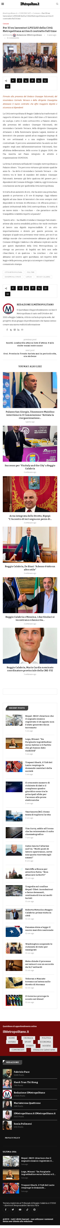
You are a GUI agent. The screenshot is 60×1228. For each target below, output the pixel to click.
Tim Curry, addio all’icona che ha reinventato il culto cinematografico (39, 831)
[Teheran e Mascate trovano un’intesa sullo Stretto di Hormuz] (14, 982)
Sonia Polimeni (23, 1124)
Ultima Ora (9, 1151)
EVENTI (30, 1046)
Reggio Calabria (43, 277)
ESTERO (12, 1042)
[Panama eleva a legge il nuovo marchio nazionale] (14, 931)
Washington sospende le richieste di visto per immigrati (38, 947)
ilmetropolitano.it (10, 13)
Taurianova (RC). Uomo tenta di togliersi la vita (38, 813)
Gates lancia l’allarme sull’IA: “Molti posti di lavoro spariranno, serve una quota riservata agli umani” (38, 852)
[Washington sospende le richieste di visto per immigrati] (14, 948)
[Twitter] (13, 1209)
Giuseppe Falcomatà (13, 277)
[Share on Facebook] (19, 80)
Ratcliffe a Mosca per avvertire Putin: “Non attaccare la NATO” (36, 872)
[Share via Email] (7, 86)
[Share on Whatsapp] (45, 80)
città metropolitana (13, 272)
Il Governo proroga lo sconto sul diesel (37, 997)
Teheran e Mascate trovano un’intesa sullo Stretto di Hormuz (38, 981)
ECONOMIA (45, 1042)
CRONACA (28, 1038)
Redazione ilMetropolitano (35, 304)
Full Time (30, 272)
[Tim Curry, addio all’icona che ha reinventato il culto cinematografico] (14, 832)
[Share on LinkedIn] (38, 80)
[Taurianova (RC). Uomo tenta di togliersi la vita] (14, 815)
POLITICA (46, 1038)
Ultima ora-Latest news (44, 1050)
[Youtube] (20, 1209)
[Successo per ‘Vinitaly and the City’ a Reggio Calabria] (30, 444)
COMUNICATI (25, 13)
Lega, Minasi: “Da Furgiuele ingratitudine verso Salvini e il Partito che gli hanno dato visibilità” (38, 745)
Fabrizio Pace (22, 1072)
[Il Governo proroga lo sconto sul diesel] (14, 1000)
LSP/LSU (29, 277)
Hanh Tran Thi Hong (26, 1082)
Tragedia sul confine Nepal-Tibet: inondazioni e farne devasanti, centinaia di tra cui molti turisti (39, 892)
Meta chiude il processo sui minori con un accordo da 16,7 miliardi (39, 964)
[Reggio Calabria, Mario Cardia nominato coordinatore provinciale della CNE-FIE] (30, 646)
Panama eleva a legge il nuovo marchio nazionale (39, 928)
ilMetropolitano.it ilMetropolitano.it (35, 1113)
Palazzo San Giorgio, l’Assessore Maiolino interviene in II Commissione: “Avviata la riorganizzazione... (30, 415)
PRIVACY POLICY (12, 1138)
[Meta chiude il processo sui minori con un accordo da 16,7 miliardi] (14, 965)
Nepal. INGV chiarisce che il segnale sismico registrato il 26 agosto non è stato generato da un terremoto (39, 722)
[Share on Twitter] (26, 80)
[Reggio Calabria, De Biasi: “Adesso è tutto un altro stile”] (30, 545)
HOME (12, 1038)
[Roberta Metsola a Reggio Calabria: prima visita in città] (14, 913)
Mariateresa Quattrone (27, 1103)
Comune (36, 13)
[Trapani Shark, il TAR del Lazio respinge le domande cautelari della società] (14, 766)
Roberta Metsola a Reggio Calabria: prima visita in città (39, 913)
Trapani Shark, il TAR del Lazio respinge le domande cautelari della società (38, 766)
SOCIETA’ (46, 1046)
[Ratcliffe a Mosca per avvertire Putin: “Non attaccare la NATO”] (14, 873)
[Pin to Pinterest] (32, 80)
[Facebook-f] (6, 1209)
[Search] (57, 4)
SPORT (28, 1042)
